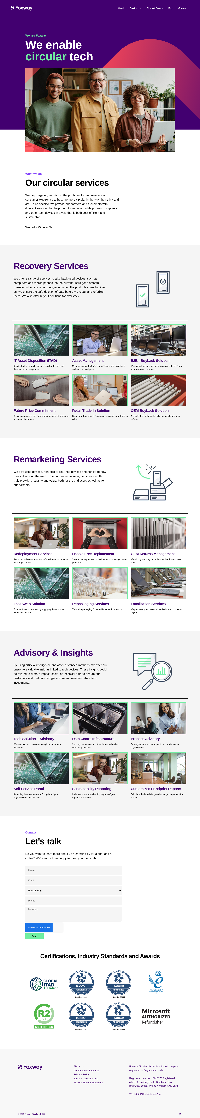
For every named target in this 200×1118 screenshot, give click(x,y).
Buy (170, 8)
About (120, 8)
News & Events (155, 8)
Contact (182, 8)
